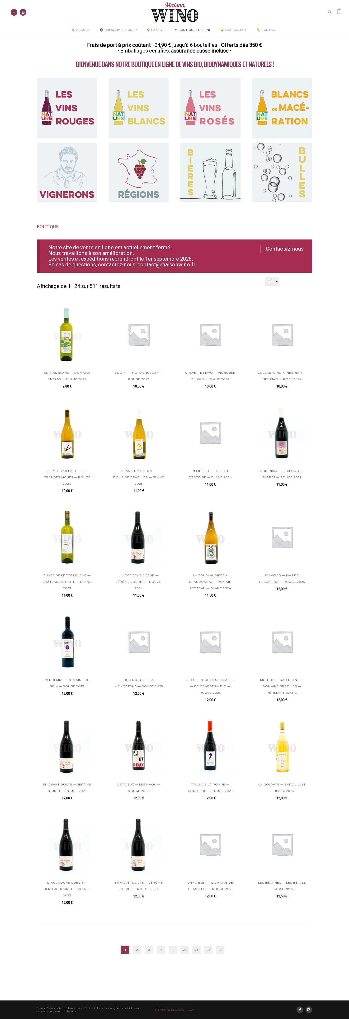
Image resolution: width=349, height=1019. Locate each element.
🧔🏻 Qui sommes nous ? (118, 30)
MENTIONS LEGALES (169, 1009)
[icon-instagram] (23, 12)
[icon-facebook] (15, 12)
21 (196, 950)
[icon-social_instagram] (309, 1009)
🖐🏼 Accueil (80, 30)
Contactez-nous (285, 249)
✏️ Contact (267, 30)
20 (184, 950)
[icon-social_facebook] (301, 1009)
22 (208, 950)
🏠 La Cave (155, 30)
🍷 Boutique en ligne (192, 30)
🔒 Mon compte (234, 30)
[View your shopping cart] (339, 12)
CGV (191, 1009)
